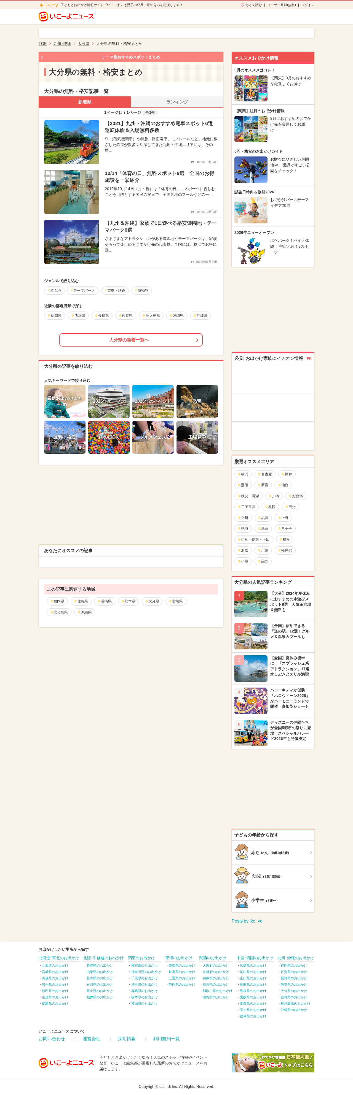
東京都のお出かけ (144, 965)
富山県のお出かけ (100, 991)
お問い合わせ (52, 1038)
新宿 (264, 485)
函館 (264, 561)
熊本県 (130, 601)
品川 (264, 518)
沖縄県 (86, 612)
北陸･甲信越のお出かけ (103, 958)
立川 (244, 518)
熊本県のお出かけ (294, 984)
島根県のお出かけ (253, 991)
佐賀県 (82, 601)
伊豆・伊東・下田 (255, 539)
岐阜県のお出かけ (182, 972)
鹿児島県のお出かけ (296, 1003)
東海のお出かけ (178, 958)
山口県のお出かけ (253, 978)
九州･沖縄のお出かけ (295, 958)
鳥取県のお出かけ (253, 984)
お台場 (297, 496)
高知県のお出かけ (253, 1003)
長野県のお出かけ (100, 965)
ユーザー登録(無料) (281, 5)
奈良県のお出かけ (216, 984)
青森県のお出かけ (55, 978)
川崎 (275, 496)
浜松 (244, 550)
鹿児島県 (61, 612)
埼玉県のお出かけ (144, 984)
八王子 (286, 528)
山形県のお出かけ (55, 997)
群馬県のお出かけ (144, 991)
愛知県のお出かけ (182, 965)
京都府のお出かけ (216, 972)
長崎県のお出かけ (294, 978)
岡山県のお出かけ (253, 972)
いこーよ (52, 5)
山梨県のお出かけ (100, 972)
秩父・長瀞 (250, 496)
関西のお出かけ (212, 958)
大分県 (153, 601)
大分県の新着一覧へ (129, 339)
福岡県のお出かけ (294, 965)
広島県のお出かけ (253, 965)
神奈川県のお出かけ (146, 972)
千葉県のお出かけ (144, 978)
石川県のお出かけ (100, 984)
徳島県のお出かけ (253, 1016)
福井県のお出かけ (100, 997)
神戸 (288, 474)
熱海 (244, 528)
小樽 (244, 561)
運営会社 (91, 1038)
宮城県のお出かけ (55, 972)
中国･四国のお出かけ (255, 958)
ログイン (307, 5)
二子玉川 (248, 507)
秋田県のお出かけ (55, 991)
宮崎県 (177, 601)
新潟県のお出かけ (100, 978)
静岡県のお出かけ (182, 984)
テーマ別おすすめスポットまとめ (131, 57)
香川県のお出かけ (253, 1010)
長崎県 (106, 601)
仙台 (284, 485)
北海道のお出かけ (55, 965)
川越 (264, 550)
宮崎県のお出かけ (294, 997)
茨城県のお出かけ (144, 1003)
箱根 (286, 539)
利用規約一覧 (166, 1038)
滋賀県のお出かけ (216, 997)
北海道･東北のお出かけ (59, 958)
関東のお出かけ (141, 958)
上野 (284, 518)
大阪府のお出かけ (216, 965)
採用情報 (127, 1038)
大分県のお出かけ (294, 991)
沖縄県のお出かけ (294, 1010)
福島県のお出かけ (55, 1003)
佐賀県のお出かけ (294, 972)
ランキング (177, 101)
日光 (292, 507)
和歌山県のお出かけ (217, 991)
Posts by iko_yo (247, 921)
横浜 (244, 474)
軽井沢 (286, 550)
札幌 (272, 507)
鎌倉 (264, 528)
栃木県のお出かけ (144, 997)
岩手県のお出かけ (55, 984)
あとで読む (253, 5)
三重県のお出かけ (182, 978)
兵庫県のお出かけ (216, 978)
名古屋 (266, 474)
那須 (244, 485)
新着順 (85, 101)
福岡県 (59, 601)
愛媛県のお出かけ (253, 997)
